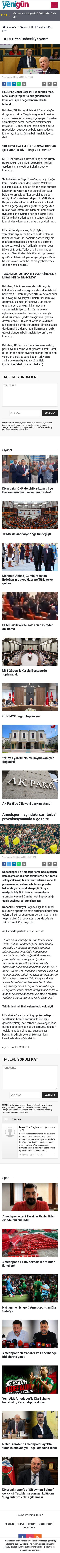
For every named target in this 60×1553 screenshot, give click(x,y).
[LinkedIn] (14, 84)
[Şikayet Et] (55, 1155)
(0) (33, 1155)
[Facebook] (4, 84)
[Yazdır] (24, 84)
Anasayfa (11, 27)
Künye (21, 1524)
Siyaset (23, 27)
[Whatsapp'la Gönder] (19, 84)
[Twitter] (9, 84)
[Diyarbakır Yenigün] (15, 4)
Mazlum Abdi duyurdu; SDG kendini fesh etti (34, 15)
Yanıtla (25, 1155)
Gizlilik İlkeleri (45, 1524)
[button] (44, 84)
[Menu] (54, 5)
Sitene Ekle (29, 1527)
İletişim (31, 1524)
